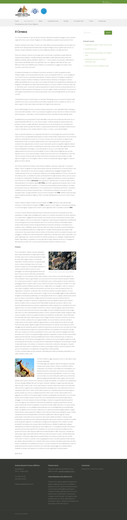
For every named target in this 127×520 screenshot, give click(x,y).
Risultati (66, 21)
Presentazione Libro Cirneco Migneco (26, 24)
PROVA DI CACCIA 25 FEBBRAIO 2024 (97, 66)
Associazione (28, 21)
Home (17, 21)
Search (108, 33)
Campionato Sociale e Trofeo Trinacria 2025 (98, 45)
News (40, 21)
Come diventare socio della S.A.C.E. (60, 476)
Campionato (102, 21)
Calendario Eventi (53, 21)
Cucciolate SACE (79, 21)
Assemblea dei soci (91, 49)
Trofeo (91, 21)
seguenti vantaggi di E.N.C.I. (67, 471)
